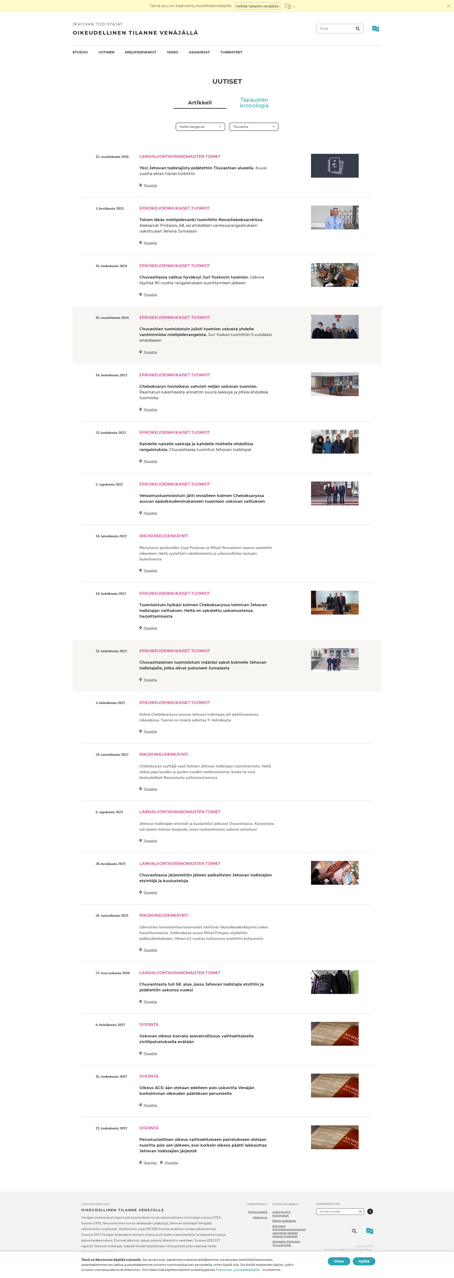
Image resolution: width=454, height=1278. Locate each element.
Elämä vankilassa (284, 1220)
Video (172, 52)
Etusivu (80, 52)
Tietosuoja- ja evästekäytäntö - (238, 1270)
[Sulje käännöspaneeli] (448, 6)
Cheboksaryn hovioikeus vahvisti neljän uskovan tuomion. (203, 392)
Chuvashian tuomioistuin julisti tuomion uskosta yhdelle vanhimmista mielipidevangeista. (205, 335)
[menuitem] (80, 52)
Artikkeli (200, 103)
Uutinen (106, 52)
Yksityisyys (260, 1217)
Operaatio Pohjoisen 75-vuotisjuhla (286, 1243)
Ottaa (339, 1261)
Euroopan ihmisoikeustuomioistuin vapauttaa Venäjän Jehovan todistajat (289, 1231)
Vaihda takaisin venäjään (257, 6)
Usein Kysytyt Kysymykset (281, 1213)
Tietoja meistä (257, 1212)
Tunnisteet (231, 52)
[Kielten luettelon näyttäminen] (289, 5)
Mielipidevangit (140, 52)
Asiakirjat (199, 52)
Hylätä (364, 1261)
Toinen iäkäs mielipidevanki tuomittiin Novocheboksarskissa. (201, 225)
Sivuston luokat (330, 1211)
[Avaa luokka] (370, 1211)
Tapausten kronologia (254, 103)
